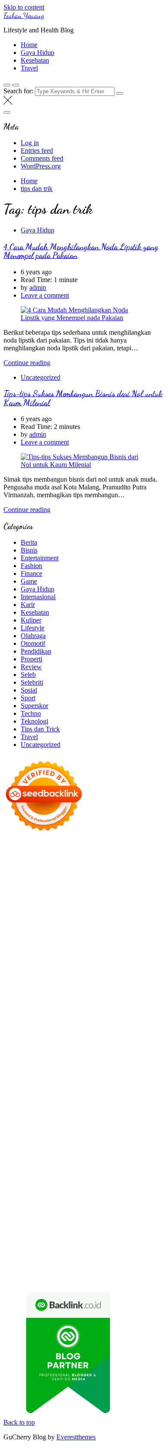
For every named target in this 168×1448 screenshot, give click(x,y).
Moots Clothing (142, 949)
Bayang (119, 1206)
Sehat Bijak (81, 1190)
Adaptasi (15, 1198)
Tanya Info (68, 1276)
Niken (132, 1120)
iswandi (103, 1128)
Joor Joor (99, 1027)
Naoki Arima (119, 1089)
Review (31, 666)
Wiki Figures (142, 864)
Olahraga (33, 635)
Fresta (11, 934)
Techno (31, 713)
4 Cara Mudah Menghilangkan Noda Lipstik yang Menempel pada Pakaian (80, 251)
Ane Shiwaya (112, 1012)
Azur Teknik (76, 848)
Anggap (14, 1229)
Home (29, 44)
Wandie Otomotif (104, 1144)
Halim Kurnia (105, 1183)
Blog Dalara (20, 903)
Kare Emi (79, 1012)
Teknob (106, 1113)
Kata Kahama (109, 903)
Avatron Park (99, 895)
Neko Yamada (22, 872)
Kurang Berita (121, 1159)
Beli (137, 1206)
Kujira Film (19, 1012)
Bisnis (29, 550)
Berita (29, 542)
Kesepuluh (114, 1253)
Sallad (27, 973)
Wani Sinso (69, 934)
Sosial (29, 690)
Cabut (148, 1214)
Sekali (59, 1253)
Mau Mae (30, 1120)
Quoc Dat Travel (136, 887)
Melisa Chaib (101, 918)
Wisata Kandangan (89, 1152)
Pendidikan (36, 651)
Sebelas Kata (103, 1175)
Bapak (101, 1237)
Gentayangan (73, 1237)
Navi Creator (41, 1128)
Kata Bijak (38, 926)
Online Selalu (140, 1175)
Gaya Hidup (37, 52)
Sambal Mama (41, 942)
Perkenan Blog (23, 1268)
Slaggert (119, 934)
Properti (31, 659)
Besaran (44, 1245)
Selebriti (32, 682)
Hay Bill (55, 1089)
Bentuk (105, 1214)
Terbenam (17, 1214)
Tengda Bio (83, 1004)
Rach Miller (141, 980)
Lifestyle (32, 628)
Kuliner (31, 620)
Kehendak (84, 1253)
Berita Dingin (120, 1260)
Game (29, 581)
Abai (50, 1198)
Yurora (129, 918)
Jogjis (122, 926)
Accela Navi (54, 879)
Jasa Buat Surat (99, 949)
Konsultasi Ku (42, 1260)
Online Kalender (123, 1035)
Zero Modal (140, 872)
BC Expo (16, 1035)
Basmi (81, 1206)
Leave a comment (45, 295)
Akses (142, 1222)
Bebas (40, 1214)
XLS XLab (149, 1066)
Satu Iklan (70, 1175)
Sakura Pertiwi (65, 1183)
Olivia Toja (65, 918)
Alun (65, 1198)
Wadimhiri (17, 887)
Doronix (90, 856)
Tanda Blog (98, 1268)
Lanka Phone (59, 856)
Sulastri (90, 957)
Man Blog (108, 1120)
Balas (99, 1206)
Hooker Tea (117, 1004)
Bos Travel (45, 1113)
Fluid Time (91, 1019)
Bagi (65, 1206)
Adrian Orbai (21, 996)
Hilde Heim (130, 879)
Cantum (14, 1222)
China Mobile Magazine (91, 980)
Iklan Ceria (18, 911)
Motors (13, 848)
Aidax (127, 942)
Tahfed (54, 1120)
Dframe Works (92, 879)
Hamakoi (63, 949)
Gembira (127, 1245)
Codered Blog (55, 1019)
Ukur (10, 1237)
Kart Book (58, 988)
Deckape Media (139, 1074)
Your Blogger (35, 1175)
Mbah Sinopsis (92, 926)
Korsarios (79, 1043)
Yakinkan (16, 1253)
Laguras (14, 988)
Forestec (30, 1089)
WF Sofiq (50, 973)
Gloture (85, 988)
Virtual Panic (21, 957)
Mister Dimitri (84, 973)
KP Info (107, 942)
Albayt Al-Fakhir (26, 895)
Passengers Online (87, 887)
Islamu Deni (123, 911)
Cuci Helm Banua (103, 1136)
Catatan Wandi (23, 1144)
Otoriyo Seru (106, 1058)
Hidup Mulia (38, 980)
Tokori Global (97, 1074)
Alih (79, 1198)
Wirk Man (79, 1120)
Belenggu (64, 1214)
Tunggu (152, 1229)
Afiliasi (135, 1190)
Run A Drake (60, 1082)
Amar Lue (50, 1012)
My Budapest (21, 1082)
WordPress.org (41, 166)
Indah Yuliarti (21, 1190)
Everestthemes (76, 1437)
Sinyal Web (45, 1167)
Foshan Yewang (23, 15)
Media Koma (80, 1167)
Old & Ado (18, 1066)
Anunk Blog (41, 848)
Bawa (153, 1206)
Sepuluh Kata (81, 1260)
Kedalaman (71, 1245)
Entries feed (37, 150)
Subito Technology (97, 864)
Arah (50, 1206)
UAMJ (122, 1066)
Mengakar (119, 1222)
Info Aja (53, 1190)
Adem (95, 1222)
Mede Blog (18, 1019)
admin (37, 287)
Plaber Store (105, 872)
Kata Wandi (146, 1136)
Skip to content (23, 7)
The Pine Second (98, 996)
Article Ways (48, 1035)
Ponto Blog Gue (135, 1027)
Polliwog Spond (48, 864)
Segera (40, 1253)
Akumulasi (120, 1198)
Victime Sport (46, 1058)
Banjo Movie (97, 1082)
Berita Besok (117, 1167)
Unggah (113, 1229)
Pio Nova (143, 1019)
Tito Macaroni (33, 1105)
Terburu (128, 1214)
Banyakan (17, 1245)
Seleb (28, 674)
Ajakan (76, 1222)
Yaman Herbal (23, 1074)
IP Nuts (76, 1058)
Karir (28, 604)
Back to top (19, 1422)
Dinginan (124, 1237)
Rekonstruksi (123, 973)
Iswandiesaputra (138, 1128)
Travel (29, 68)
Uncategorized (40, 377)
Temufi (144, 1004)
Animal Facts (93, 1066)
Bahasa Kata (142, 1276)
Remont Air (84, 1089)
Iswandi (67, 1136)
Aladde (96, 934)
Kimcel (29, 856)
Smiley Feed (147, 988)
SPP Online (112, 988)
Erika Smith (57, 996)
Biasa (86, 1214)
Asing (33, 1206)
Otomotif (33, 643)
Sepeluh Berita (136, 1268)
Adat (35, 1198)
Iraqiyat (117, 1019)
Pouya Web (148, 1012)
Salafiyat (142, 903)
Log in (30, 142)
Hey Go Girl (120, 856)
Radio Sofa (76, 1128)
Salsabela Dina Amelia (34, 1159)
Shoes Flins (19, 1027)
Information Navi (77, 1105)
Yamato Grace (85, 911)
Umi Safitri (141, 1183)
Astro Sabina (136, 895)
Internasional (38, 596)
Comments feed (42, 158)
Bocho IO (130, 1082)
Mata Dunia (78, 1113)
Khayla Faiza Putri (28, 1136)
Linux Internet (51, 1097)
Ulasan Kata (36, 1237)
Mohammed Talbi (61, 1027)
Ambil (95, 1198)
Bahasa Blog (63, 1268)
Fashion (31, 565)
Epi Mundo (73, 903)
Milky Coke (141, 1058)
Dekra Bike (83, 1035)
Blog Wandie (134, 1152)
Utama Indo (78, 942)
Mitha (63, 926)
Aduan (55, 1222)
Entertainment (40, 558)
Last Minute (110, 1043)
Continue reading (26, 362)
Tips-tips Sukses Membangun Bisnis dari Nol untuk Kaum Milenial (82, 398)
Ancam (146, 1198)
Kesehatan (35, 60)
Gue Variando (55, 1066)
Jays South (146, 926)
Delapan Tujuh (116, 848)
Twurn (47, 903)
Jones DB (116, 1105)
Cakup (36, 1222)
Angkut (13, 1206)
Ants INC (46, 887)
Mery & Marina (114, 965)
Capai (92, 1229)
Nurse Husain (59, 957)
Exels (34, 988)
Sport (28, 698)
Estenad (39, 949)
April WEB (37, 934)
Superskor (34, 705)
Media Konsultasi (27, 1276)
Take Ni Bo (19, 879)
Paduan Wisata (23, 1183)
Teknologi (34, 721)
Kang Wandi (62, 1144)
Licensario (45, 1050)
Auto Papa (65, 895)
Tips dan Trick (40, 729)
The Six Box (121, 1050)
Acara (154, 1190)
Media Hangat (103, 1276)
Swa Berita (34, 918)
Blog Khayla (44, 1152)
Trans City (132, 1113)
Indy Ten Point (82, 1050)
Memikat (101, 1245)
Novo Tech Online (40, 965)
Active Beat (60, 1074)
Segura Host (48, 1004)
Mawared (52, 1043)
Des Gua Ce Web (97, 1097)
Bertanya (111, 1190)
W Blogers (50, 911)
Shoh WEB (117, 957)
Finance (31, 573)
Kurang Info (83, 1159)
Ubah (132, 1229)
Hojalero (79, 965)
